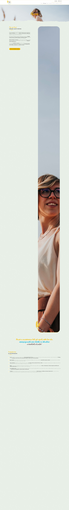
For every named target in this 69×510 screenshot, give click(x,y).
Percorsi (54, 3)
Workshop (57, 3)
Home (42, 3)
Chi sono (44, 3)
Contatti (60, 3)
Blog (47, 3)
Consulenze (50, 3)
